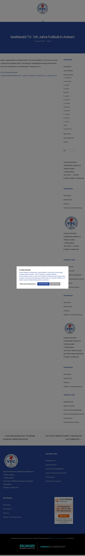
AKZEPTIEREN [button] (43, 284)
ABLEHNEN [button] (55, 284)
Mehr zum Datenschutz (28, 284)
